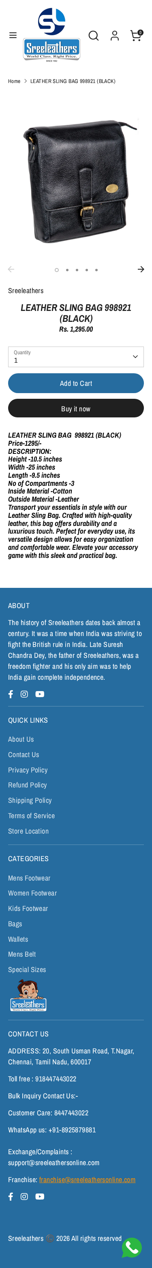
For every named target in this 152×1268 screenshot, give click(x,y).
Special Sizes (27, 969)
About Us (21, 739)
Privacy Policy (27, 770)
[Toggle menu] (10, 35)
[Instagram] (25, 694)
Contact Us (23, 754)
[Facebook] (12, 694)
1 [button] (57, 270)
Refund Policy (27, 785)
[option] (76, 176)
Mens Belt (22, 954)
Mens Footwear (29, 878)
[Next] (141, 269)
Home (14, 81)
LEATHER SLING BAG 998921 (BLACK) (73, 81)
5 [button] (96, 270)
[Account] (115, 33)
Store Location (28, 831)
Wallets (18, 939)
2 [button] (67, 270)
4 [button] (87, 270)
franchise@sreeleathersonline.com (87, 1179)
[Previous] (11, 269)
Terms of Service (31, 816)
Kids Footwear (28, 908)
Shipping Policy (30, 800)
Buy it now (76, 409)
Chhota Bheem (27, 995)
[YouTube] (40, 694)
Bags (15, 924)
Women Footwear (32, 893)
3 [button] (77, 270)
